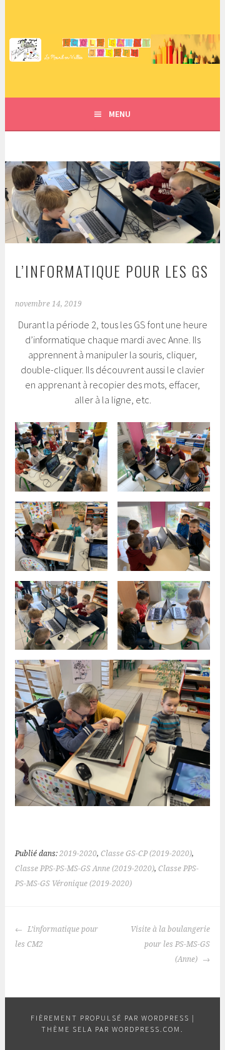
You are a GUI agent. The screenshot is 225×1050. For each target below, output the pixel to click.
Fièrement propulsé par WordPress (110, 1017)
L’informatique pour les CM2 (56, 937)
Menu (120, 113)
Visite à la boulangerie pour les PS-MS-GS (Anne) (170, 944)
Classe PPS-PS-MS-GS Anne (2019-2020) (84, 868)
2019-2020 (78, 853)
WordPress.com (146, 1029)
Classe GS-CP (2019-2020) (146, 853)
